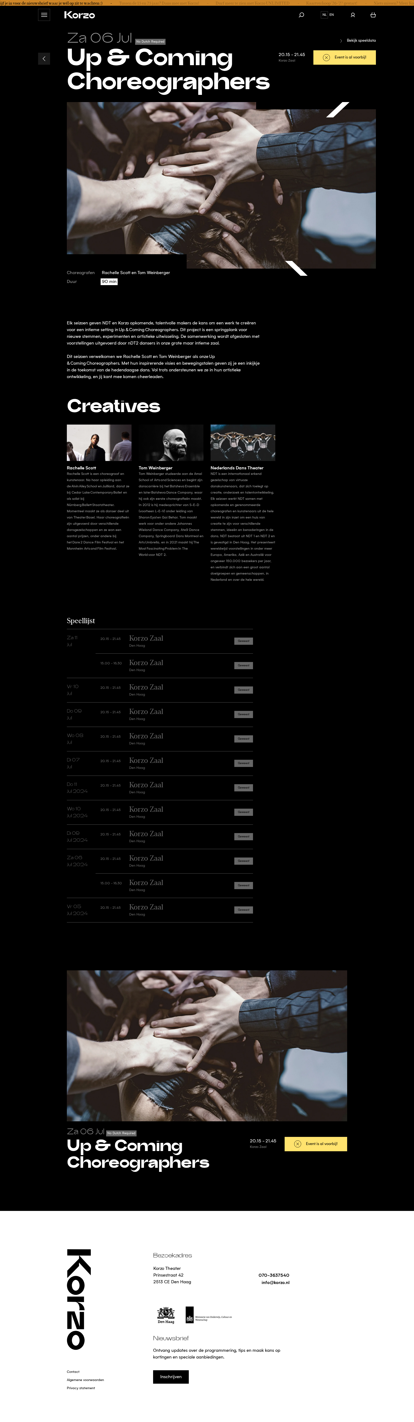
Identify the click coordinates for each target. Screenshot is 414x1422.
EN (331, 15)
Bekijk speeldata (361, 41)
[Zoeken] (304, 15)
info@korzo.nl (275, 1282)
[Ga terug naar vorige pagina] (44, 59)
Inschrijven (171, 1377)
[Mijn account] (352, 15)
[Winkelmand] (373, 14)
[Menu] (44, 15)
